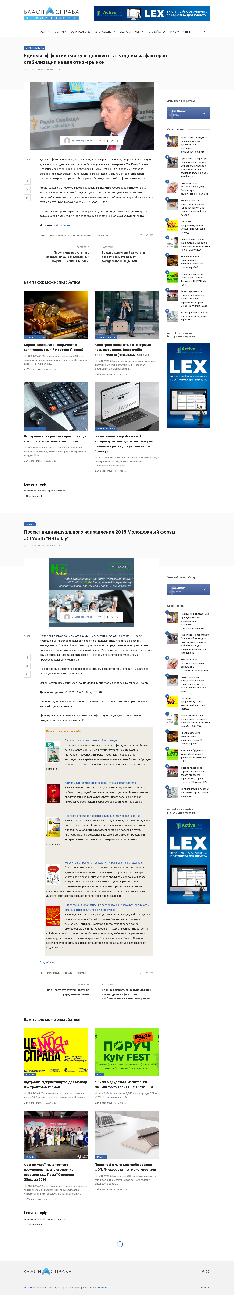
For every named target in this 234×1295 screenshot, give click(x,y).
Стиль (187, 31)
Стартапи (60, 31)
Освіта (139, 31)
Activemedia (100, 1287)
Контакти (203, 1287)
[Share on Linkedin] (27, 197)
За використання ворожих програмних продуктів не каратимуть (195, 316)
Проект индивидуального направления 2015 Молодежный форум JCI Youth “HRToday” (67, 257)
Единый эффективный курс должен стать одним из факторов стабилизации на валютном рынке (126, 994)
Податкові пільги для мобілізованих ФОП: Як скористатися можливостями (125, 1167)
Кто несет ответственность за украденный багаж (68, 992)
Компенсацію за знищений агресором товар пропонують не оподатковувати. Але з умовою (193, 207)
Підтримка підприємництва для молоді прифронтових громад (193, 227)
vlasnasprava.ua (83, 140)
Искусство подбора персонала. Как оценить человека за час (102, 815)
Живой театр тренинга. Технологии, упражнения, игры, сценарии (104, 862)
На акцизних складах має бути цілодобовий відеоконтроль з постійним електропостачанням (195, 144)
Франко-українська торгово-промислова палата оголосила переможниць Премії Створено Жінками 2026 (194, 298)
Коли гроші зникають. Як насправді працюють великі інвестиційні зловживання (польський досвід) (123, 350)
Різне (173, 31)
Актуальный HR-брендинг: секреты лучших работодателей (101, 782)
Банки (43, 235)
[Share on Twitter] (27, 189)
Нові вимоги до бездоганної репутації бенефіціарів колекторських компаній (194, 188)
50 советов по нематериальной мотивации (91, 740)
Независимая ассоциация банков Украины (71, 235)
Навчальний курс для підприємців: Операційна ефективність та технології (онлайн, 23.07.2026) (195, 244)
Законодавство (81, 31)
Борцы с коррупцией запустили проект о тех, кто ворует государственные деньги (123, 257)
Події (99, 1074)
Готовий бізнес (157, 31)
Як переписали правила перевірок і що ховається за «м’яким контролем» (55, 438)
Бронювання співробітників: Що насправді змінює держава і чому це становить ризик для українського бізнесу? (124, 443)
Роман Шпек (102, 235)
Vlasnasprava (34, 369)
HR (41, 973)
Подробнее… (47, 962)
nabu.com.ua (62, 225)
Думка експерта (105, 31)
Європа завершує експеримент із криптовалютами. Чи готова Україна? (53, 347)
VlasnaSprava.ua (32, 1287)
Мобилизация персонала (59, 973)
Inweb (73, 1287)
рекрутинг (81, 973)
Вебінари (125, 31)
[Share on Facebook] (27, 181)
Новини (43, 31)
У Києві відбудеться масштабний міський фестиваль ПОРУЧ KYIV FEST (193, 279)
